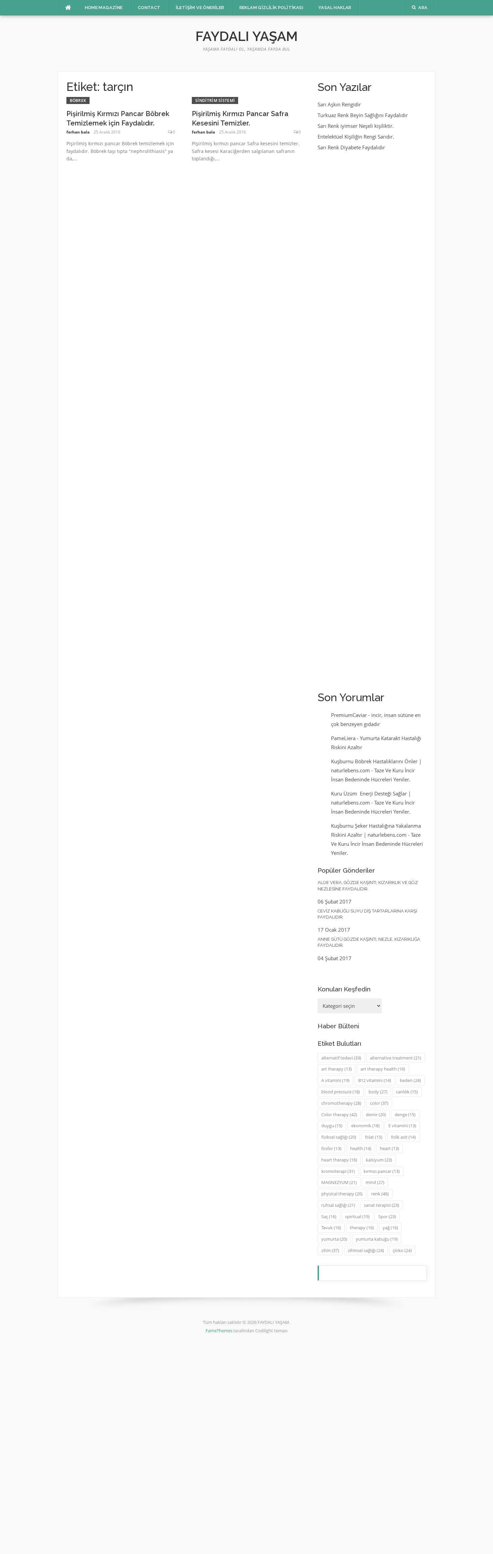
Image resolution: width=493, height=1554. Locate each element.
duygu (331, 1126)
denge (405, 1114)
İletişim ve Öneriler (200, 7)
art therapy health (383, 1069)
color (379, 1103)
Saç (328, 1216)
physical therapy (342, 1194)
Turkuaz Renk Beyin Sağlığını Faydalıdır (363, 115)
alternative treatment (395, 1058)
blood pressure (340, 1092)
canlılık (407, 1092)
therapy (362, 1228)
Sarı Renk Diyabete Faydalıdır (351, 147)
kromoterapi (338, 1171)
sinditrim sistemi (215, 100)
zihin (330, 1250)
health (360, 1148)
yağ (390, 1228)
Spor (387, 1216)
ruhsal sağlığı (338, 1205)
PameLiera (343, 738)
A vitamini (335, 1080)
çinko (402, 1250)
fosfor (331, 1148)
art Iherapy (336, 1069)
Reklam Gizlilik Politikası (271, 7)
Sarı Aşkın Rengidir (339, 104)
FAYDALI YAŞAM (247, 36)
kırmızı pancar (382, 1171)
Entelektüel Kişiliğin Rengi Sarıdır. (356, 136)
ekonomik (365, 1126)
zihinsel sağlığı (366, 1250)
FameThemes (219, 1331)
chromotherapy (341, 1103)
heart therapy (339, 1160)
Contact (149, 7)
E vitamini (402, 1126)
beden (410, 1080)
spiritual (357, 1216)
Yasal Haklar (334, 7)
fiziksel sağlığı (338, 1137)
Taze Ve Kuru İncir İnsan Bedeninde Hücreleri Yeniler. (377, 843)
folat (373, 1137)
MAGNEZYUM (339, 1182)
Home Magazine (104, 7)
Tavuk (331, 1228)
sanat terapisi (381, 1205)
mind (375, 1182)
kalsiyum (379, 1160)
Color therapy (339, 1114)
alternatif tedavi (341, 1058)
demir (376, 1114)
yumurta (334, 1239)
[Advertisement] (372, 421)
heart (389, 1148)
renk (380, 1194)
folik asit (403, 1137)
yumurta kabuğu (377, 1239)
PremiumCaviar (349, 715)
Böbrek (78, 100)
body (378, 1092)
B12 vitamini (374, 1080)
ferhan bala (78, 132)
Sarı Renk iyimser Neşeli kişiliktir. (356, 125)
